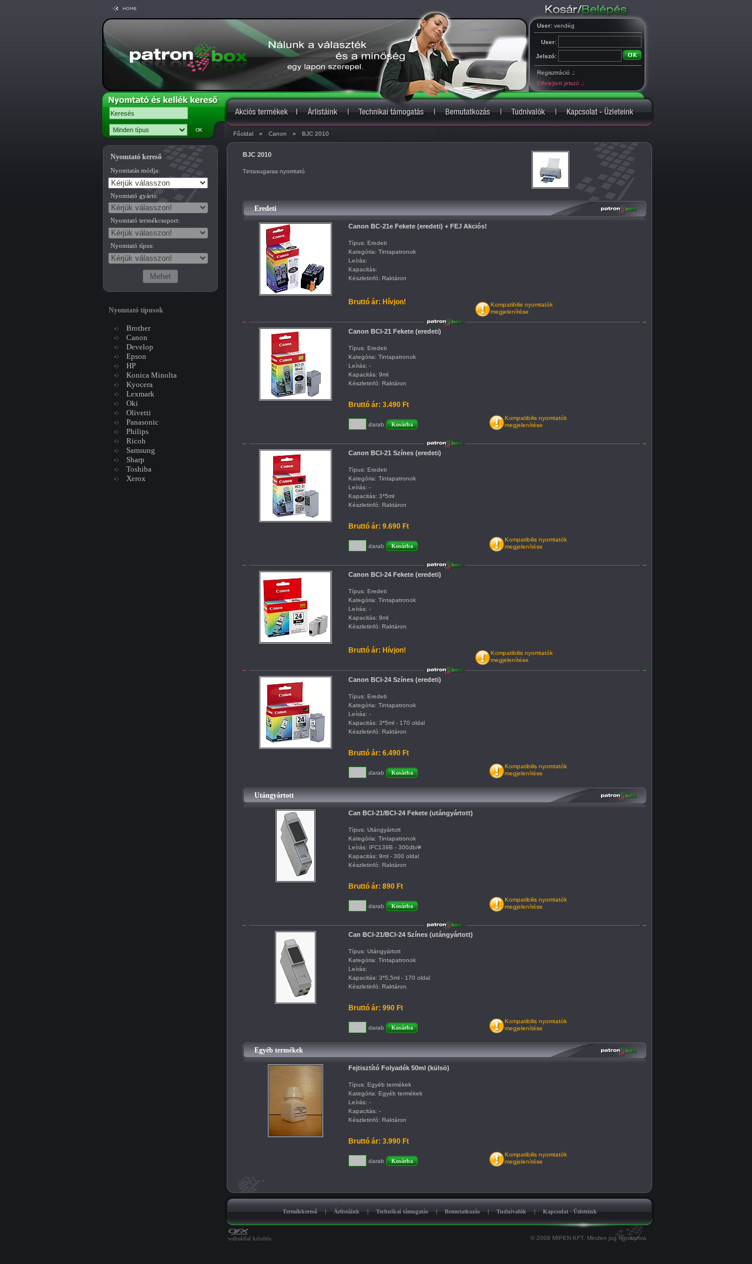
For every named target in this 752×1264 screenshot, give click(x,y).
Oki (132, 403)
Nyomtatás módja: (135, 170)
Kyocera (139, 384)
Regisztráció (555, 72)
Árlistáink (347, 1211)
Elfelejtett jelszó (560, 83)
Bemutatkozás (462, 1211)
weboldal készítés (249, 1238)
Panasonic (142, 422)
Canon (277, 133)
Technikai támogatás (402, 1211)
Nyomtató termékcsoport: (145, 220)
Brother (138, 328)
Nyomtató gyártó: (134, 195)
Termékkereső (300, 1211)
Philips (137, 431)
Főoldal (243, 133)
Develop (139, 346)
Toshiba (139, 469)
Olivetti (138, 412)
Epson (136, 356)
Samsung (140, 450)
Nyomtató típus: (132, 245)
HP (131, 365)
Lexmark (140, 393)
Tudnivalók (511, 1211)
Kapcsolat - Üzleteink (570, 1211)
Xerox (136, 478)
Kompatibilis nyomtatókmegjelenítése (522, 308)
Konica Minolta (151, 375)
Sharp (135, 459)
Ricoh (136, 440)
